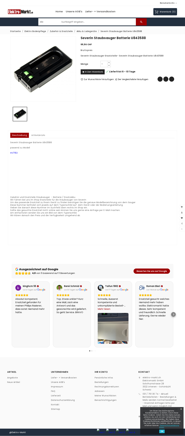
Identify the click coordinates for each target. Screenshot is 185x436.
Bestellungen (102, 382)
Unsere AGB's (74, 11)
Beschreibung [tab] (19, 135)
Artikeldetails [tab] (38, 135)
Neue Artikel (13, 382)
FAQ (53, 391)
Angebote (12, 377)
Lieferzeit (56, 395)
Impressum (57, 386)
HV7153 (13, 152)
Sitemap (55, 409)
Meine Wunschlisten (105, 395)
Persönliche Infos (104, 377)
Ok (162, 431)
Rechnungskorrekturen (107, 386)
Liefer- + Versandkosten (100, 11)
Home (59, 11)
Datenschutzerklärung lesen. (169, 426)
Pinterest (171, 79)
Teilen (160, 79)
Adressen (99, 391)
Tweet (165, 79)
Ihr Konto (101, 372)
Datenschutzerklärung (63, 400)
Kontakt (55, 404)
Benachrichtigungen (105, 400)
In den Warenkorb (92, 71)
